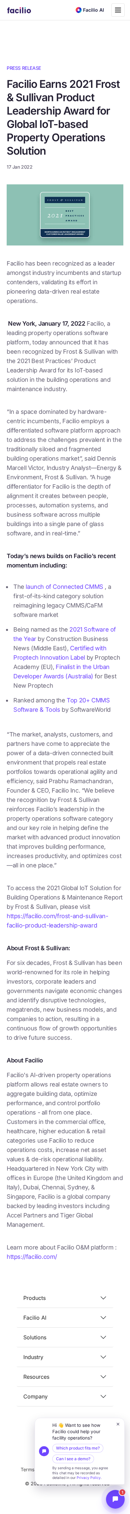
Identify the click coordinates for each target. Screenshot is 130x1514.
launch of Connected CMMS (65, 586)
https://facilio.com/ (32, 1256)
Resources (36, 1376)
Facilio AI (34, 1317)
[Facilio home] (19, 10)
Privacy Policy (89, 1478)
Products (34, 1298)
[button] (80, 1451)
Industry (33, 1357)
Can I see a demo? (73, 1458)
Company (35, 1396)
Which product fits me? (78, 1448)
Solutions (34, 1337)
